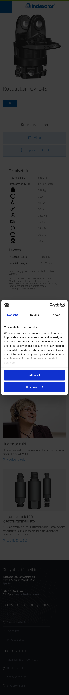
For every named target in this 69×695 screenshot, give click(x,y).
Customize (32, 386)
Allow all (34, 375)
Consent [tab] (12, 314)
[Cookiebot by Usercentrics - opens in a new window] (49, 305)
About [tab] (57, 314)
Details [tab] (34, 314)
